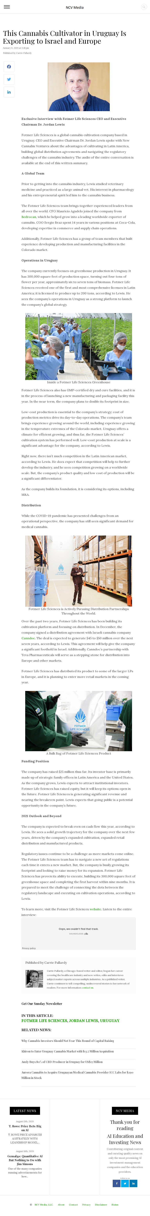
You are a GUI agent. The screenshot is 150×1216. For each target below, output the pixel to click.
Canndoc (28, 638)
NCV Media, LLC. (44, 1204)
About (61, 1204)
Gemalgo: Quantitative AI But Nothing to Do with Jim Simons (25, 1160)
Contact (73, 1204)
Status (115, 1204)
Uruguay (110, 1020)
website (95, 909)
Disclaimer (101, 1204)
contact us (87, 987)
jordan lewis (83, 1020)
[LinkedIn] (9, 94)
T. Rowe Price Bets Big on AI (25, 1128)
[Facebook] (9, 68)
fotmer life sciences (44, 1020)
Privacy (86, 1204)
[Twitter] (9, 81)
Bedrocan (28, 217)
